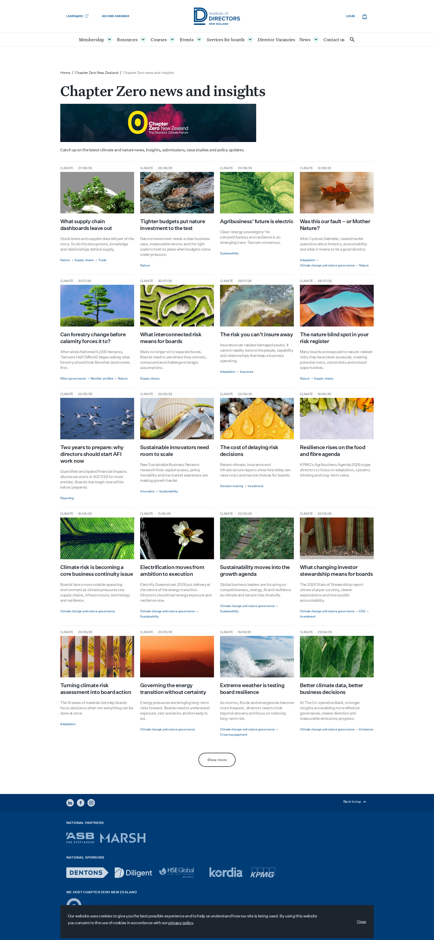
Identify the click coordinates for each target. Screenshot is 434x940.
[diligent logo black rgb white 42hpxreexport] (133, 872)
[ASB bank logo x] (80, 838)
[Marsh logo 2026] (122, 838)
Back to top (352, 801)
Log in (350, 16)
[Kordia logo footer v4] (226, 872)
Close (361, 921)
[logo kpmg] (262, 872)
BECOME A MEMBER (115, 16)
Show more (217, 760)
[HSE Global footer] (180, 872)
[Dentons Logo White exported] (87, 872)
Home (65, 72)
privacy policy (180, 922)
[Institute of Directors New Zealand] (217, 16)
